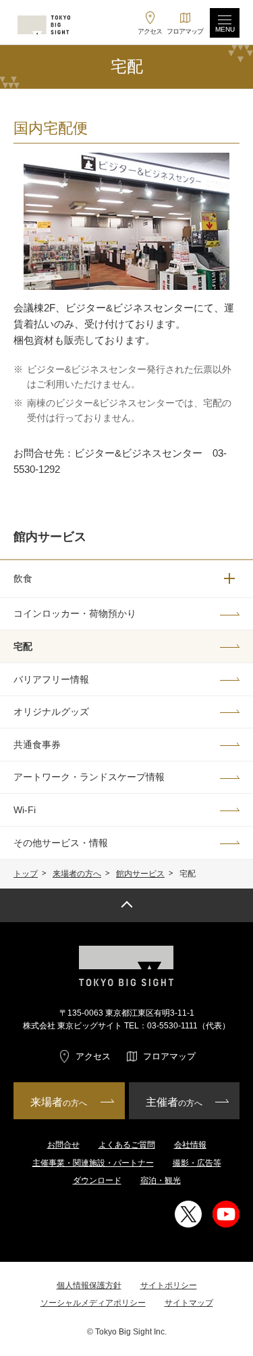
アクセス (93, 1056)
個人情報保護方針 (89, 1285)
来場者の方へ (77, 873)
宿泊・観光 (160, 1180)
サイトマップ (189, 1303)
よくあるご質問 (127, 1145)
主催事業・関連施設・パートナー (93, 1163)
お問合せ (63, 1145)
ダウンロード (97, 1180)
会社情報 (190, 1145)
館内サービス (140, 873)
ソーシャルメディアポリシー (93, 1303)
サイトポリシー (168, 1285)
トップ (25, 873)
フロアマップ (169, 1056)
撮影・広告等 (197, 1163)
